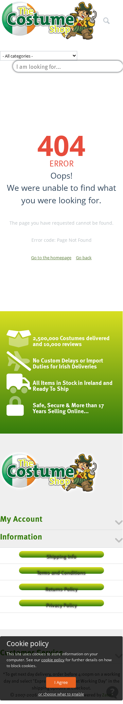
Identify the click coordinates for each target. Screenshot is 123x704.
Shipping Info (61, 555)
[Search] (117, 6)
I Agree (61, 682)
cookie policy (52, 660)
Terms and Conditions (61, 571)
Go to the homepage (51, 258)
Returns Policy (61, 587)
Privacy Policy (61, 603)
